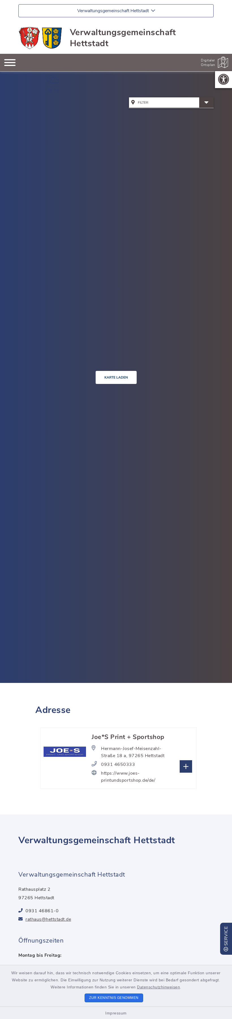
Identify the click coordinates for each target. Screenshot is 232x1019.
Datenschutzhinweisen (158, 987)
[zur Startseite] (40, 38)
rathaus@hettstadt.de (48, 919)
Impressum (116, 1013)
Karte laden (116, 377)
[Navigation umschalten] (10, 62)
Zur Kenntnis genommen (114, 998)
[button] (223, 79)
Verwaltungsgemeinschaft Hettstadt (123, 38)
